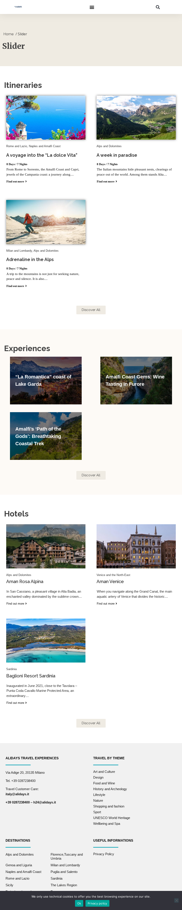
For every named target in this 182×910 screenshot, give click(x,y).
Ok (79, 903)
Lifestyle (99, 795)
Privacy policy (97, 903)
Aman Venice (110, 581)
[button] (91, 7)
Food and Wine (104, 783)
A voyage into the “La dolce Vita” (41, 155)
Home (8, 34)
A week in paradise (117, 155)
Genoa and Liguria (19, 865)
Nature (98, 800)
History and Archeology (110, 789)
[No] (176, 900)
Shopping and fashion (108, 806)
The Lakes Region (64, 885)
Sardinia (56, 878)
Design (98, 777)
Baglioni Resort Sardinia (30, 676)
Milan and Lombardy (65, 865)
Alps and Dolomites (20, 854)
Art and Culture (104, 772)
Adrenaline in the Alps (30, 259)
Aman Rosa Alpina (24, 581)
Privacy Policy (103, 854)
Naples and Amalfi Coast (23, 872)
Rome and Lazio (17, 878)
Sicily (9, 885)
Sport (97, 812)
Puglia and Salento (64, 872)
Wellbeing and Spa (106, 823)
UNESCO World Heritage (111, 818)
